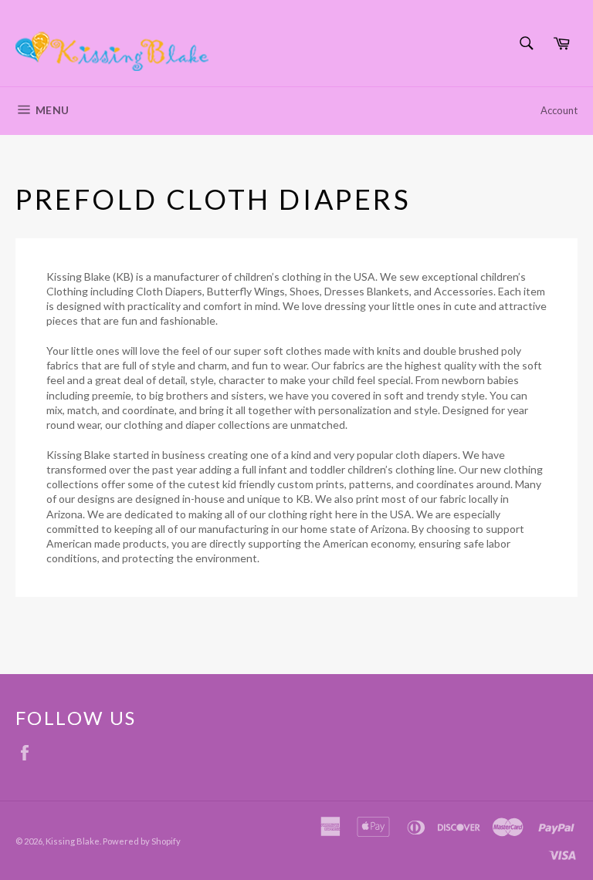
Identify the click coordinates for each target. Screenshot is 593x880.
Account (559, 110)
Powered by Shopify (142, 841)
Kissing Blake (73, 841)
